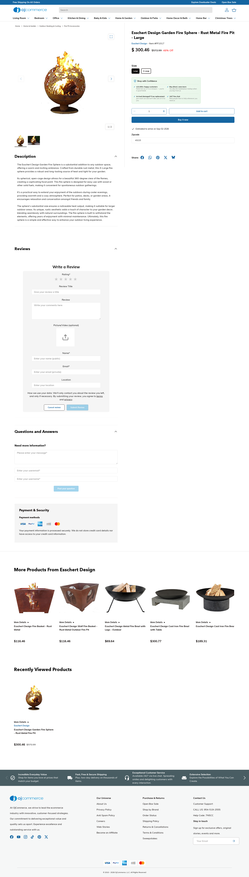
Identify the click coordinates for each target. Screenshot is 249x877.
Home (17, 26)
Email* (66, 366)
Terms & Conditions (153, 832)
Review (66, 299)
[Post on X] (165, 157)
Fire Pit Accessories (72, 26)
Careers (101, 821)
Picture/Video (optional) (66, 325)
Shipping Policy (151, 821)
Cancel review (54, 407)
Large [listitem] (135, 71)
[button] (56, 279)
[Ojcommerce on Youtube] (18, 835)
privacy (68, 399)
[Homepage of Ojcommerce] (30, 9)
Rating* (66, 274)
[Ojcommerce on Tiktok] (32, 835)
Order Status (149, 815)
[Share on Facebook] (142, 157)
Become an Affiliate (107, 832)
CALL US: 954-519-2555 (206, 809)
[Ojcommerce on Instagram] (25, 835)
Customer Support (203, 803)
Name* (66, 353)
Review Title (65, 286)
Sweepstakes (150, 838)
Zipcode (135, 134)
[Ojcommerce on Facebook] (12, 835)
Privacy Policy (104, 809)
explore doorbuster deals (203, 2)
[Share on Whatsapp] (150, 157)
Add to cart (201, 111)
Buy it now (183, 119)
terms (100, 396)
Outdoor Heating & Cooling (50, 26)
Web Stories (103, 826)
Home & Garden (29, 26)
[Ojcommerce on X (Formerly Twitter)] (46, 835)
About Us (102, 803)
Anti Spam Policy (106, 815)
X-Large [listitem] (146, 71)
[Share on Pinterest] (158, 157)
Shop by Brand (151, 809)
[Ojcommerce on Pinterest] (39, 835)
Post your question (66, 488)
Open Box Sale (151, 803)
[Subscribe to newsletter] (233, 841)
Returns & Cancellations (155, 826)
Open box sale (229, 2)
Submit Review (77, 407)
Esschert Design (139, 43)
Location (66, 379)
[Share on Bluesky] (173, 157)
